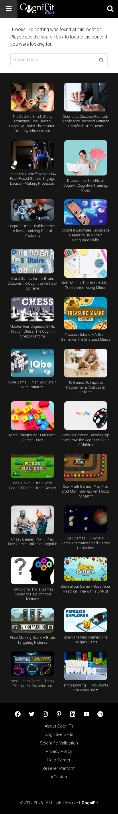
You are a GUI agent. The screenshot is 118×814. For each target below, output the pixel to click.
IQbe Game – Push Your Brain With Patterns (32, 384)
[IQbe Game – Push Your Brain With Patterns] (32, 363)
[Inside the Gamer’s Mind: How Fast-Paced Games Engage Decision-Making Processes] (32, 154)
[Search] (101, 59)
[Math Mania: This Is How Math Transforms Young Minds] (86, 263)
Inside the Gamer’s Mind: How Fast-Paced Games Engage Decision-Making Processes (32, 179)
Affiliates (59, 777)
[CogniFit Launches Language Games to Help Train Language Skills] (86, 212)
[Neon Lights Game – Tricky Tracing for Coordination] (32, 663)
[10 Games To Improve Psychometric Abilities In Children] (86, 363)
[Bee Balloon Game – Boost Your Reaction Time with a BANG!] (86, 569)
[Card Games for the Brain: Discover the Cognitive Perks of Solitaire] (32, 261)
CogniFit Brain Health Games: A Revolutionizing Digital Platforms (32, 231)
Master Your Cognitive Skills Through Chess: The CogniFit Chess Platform (32, 331)
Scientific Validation (59, 743)
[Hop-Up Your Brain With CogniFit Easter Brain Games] (32, 466)
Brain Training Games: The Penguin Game (85, 639)
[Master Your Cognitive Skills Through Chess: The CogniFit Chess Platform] (32, 309)
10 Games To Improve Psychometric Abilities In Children (85, 387)
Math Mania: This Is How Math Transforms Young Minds (86, 285)
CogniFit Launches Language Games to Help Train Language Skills (85, 235)
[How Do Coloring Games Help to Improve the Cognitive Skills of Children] (86, 415)
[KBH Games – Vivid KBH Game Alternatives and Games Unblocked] (86, 519)
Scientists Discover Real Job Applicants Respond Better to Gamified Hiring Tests (85, 121)
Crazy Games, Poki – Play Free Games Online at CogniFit (32, 541)
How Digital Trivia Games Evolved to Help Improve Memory (32, 594)
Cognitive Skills (58, 734)
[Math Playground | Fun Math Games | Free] (32, 415)
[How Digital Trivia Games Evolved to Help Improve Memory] (32, 570)
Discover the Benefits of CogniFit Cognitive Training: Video (85, 185)
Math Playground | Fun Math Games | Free (32, 437)
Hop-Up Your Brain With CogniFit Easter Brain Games (32, 485)
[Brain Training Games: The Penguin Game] (86, 620)
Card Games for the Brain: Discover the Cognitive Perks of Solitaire (32, 283)
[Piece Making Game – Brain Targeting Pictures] (32, 620)
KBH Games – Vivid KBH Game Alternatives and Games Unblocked (86, 543)
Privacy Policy (59, 751)
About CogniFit (59, 726)
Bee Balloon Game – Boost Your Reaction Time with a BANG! (86, 588)
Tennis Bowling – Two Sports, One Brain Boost (85, 687)
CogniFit (90, 803)
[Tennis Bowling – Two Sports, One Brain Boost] (86, 665)
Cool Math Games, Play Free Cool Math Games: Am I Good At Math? (85, 491)
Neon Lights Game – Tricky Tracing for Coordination (32, 683)
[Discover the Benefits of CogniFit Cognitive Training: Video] (86, 158)
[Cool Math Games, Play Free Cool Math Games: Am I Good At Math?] (86, 468)
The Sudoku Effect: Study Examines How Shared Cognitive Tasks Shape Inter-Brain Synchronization (32, 123)
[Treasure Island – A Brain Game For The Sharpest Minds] (86, 313)
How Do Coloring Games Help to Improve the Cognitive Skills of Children (85, 440)
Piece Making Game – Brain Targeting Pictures (32, 640)
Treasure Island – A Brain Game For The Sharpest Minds (85, 337)
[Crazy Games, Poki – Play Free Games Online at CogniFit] (32, 520)
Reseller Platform (59, 768)
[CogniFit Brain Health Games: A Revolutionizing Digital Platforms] (32, 210)
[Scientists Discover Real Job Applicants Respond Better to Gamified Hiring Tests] (86, 97)
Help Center (58, 760)
